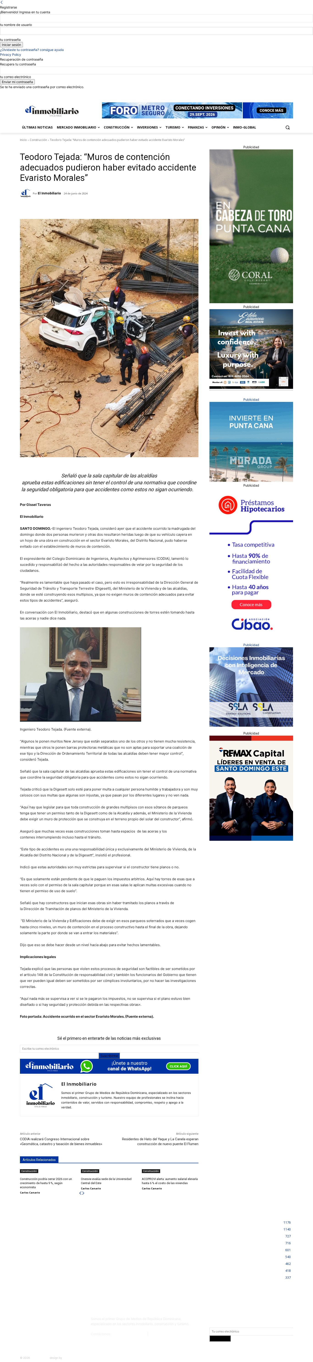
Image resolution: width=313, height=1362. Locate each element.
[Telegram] (60, 207)
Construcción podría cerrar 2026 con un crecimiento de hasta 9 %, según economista (46, 1183)
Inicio (23, 140)
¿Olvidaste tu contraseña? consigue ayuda (32, 50)
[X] (284, 92)
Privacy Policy (10, 54)
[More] (92, 207)
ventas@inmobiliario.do (129, 1334)
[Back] (1, 2)
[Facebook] (265, 92)
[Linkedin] (277, 92)
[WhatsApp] (81, 207)
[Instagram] (271, 92)
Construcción (38, 140)
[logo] (51, 111)
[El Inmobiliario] (26, 193)
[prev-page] (80, 1193)
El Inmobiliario (49, 193)
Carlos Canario (30, 1192)
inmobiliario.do (39, 1357)
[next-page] (83, 1193)
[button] (287, 127)
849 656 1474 (160, 1334)
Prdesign (68, 1357)
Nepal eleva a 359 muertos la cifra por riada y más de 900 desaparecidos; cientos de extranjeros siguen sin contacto (62, 1225)
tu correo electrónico (15, 77)
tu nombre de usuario (16, 25)
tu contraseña (10, 40)
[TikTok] (54, 1321)
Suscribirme (109, 1056)
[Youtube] (290, 92)
